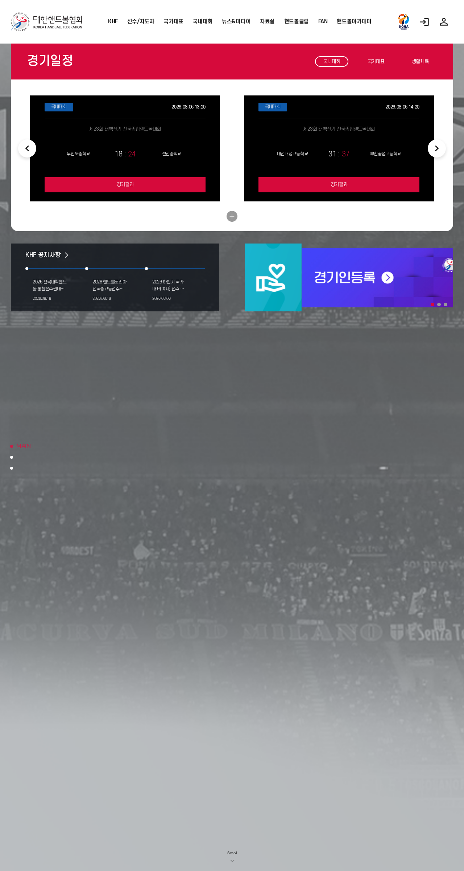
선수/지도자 (140, 22)
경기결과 (125, 184)
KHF (113, 22)
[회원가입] (443, 22)
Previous (27, 148)
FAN (323, 22)
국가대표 (173, 22)
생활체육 (420, 61)
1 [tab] (432, 304)
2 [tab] (439, 304)
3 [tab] (445, 304)
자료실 (267, 22)
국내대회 (203, 22)
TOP (434, 845)
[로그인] (424, 22)
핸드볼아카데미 (354, 22)
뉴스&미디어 (236, 22)
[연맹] (403, 22)
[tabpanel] (349, 277)
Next (437, 148)
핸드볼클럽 (296, 22)
